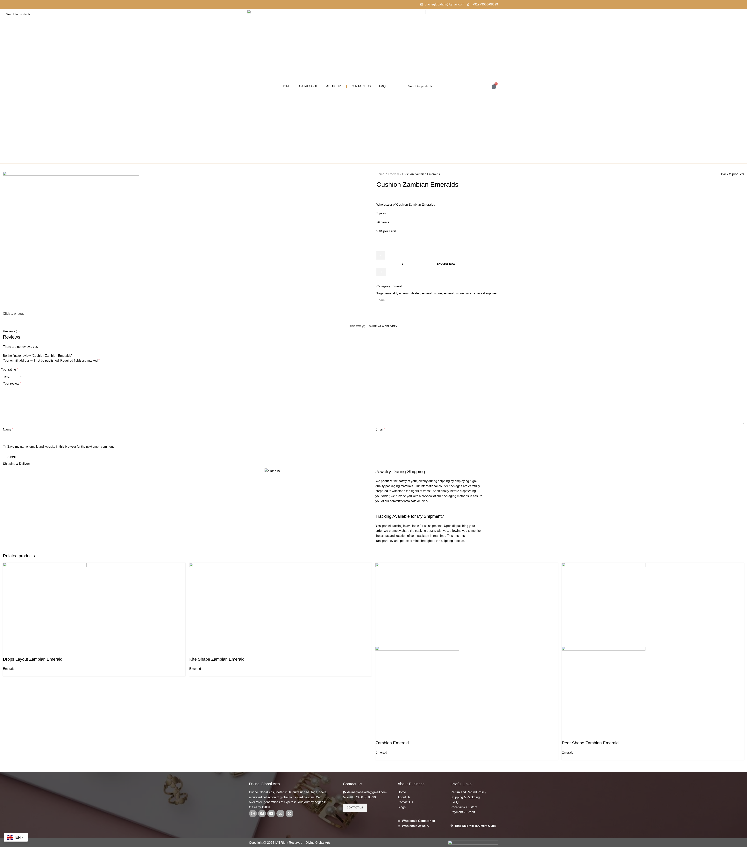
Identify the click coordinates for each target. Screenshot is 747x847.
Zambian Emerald (392, 742)
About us (334, 86)
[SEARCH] (739, 14)
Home (286, 86)
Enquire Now (446, 263)
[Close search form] (5, 5)
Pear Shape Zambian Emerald (590, 742)
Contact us (361, 86)
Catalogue (308, 86)
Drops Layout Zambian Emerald (32, 659)
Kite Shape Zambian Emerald (217, 659)
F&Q (382, 86)
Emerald (9, 668)
